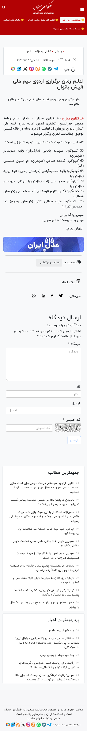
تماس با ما (66, 724)
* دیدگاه (74, 344)
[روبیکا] (13, 70)
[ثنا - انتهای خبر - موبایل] (43, 244)
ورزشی (58, 52)
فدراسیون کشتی (49, 263)
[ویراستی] (19, 70)
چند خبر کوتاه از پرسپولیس (57, 655)
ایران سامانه (34, 719)
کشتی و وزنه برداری (39, 52)
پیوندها (76, 724)
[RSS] (18, 726)
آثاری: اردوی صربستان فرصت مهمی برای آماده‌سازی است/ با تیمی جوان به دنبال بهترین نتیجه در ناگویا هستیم (44, 487)
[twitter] (61, 296)
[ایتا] (37, 70)
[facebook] (52, 296)
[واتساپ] (44, 70)
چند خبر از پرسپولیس (61, 631)
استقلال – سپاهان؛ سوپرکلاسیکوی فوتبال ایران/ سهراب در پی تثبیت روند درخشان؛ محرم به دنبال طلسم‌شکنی (47, 642)
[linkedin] (43, 296)
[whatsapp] (34, 296)
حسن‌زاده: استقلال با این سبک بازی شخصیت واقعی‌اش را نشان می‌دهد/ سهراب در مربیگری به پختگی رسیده (44, 516)
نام (78, 386)
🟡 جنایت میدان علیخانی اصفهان (68, 28)
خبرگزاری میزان (73, 118)
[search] (3, 7)
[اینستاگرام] (31, 70)
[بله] (50, 70)
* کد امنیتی (71, 419)
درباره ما (56, 724)
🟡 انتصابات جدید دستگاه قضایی (42, 20)
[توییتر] (25, 70)
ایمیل (76, 403)
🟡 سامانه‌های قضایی (13, 20)
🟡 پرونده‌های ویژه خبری (72, 20)
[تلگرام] (56, 70)
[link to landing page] (44, 7)
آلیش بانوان (74, 128)
